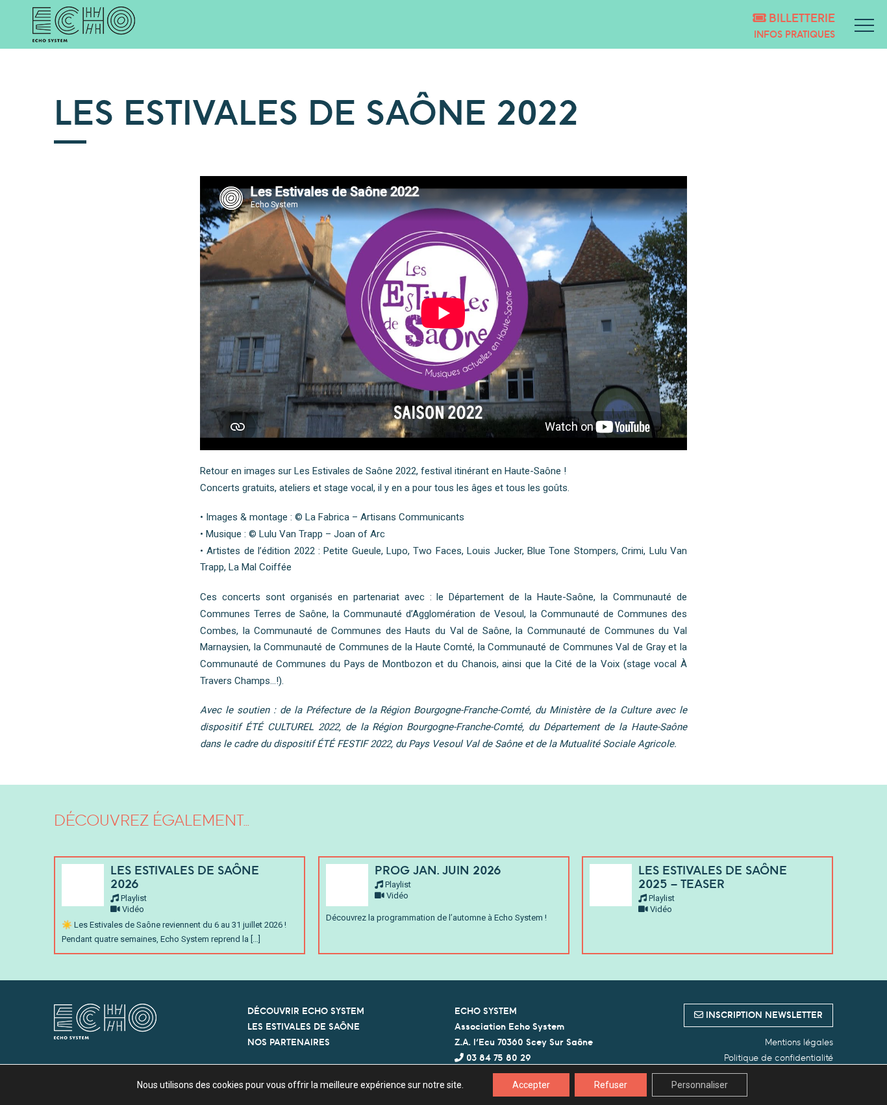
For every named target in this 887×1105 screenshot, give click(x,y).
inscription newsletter (763, 1015)
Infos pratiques (794, 34)
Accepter (531, 1085)
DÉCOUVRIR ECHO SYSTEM (305, 1011)
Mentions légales (799, 1042)
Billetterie (800, 18)
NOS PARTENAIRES (288, 1042)
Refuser (610, 1085)
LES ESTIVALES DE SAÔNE (303, 1026)
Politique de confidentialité (778, 1057)
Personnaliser (699, 1085)
